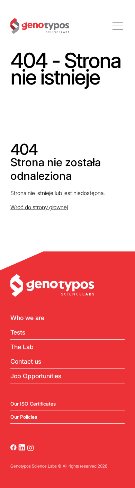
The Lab (22, 347)
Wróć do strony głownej (39, 207)
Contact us (25, 361)
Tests (17, 332)
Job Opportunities (35, 376)
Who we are (27, 317)
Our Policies (23, 417)
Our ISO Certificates (33, 404)
